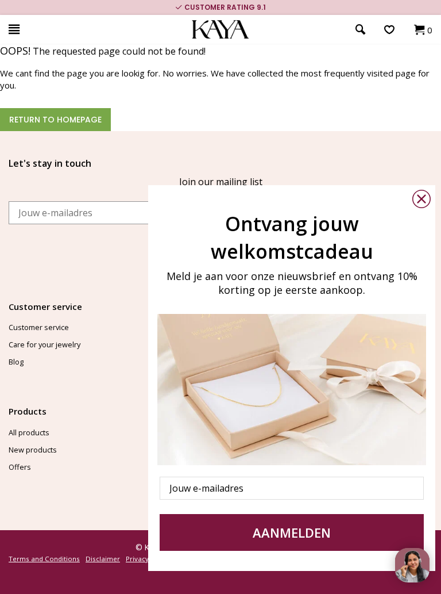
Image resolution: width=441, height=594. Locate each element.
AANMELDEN (292, 532)
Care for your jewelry (44, 344)
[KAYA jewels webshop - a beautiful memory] (221, 29)
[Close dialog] (421, 199)
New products (33, 449)
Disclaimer (103, 558)
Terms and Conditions (44, 558)
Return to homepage (55, 119)
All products (29, 432)
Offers (20, 467)
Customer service (39, 327)
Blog (16, 362)
